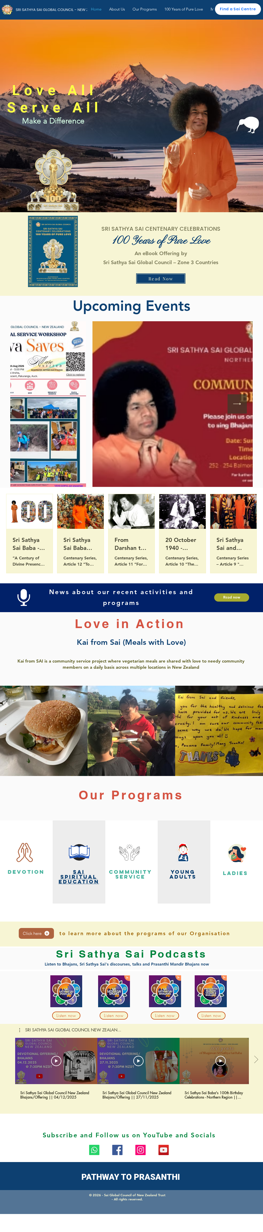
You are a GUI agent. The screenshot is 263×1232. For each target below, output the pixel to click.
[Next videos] (256, 1060)
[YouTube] (163, 1150)
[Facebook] (117, 1150)
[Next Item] (237, 404)
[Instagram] (140, 1150)
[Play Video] (56, 1061)
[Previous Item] (25, 404)
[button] (70, 1030)
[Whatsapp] (94, 1150)
